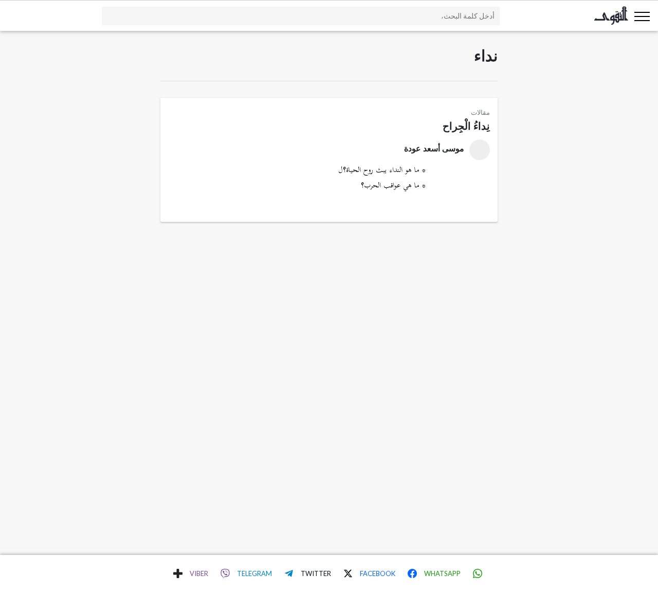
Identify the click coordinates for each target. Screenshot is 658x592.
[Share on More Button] (178, 573)
